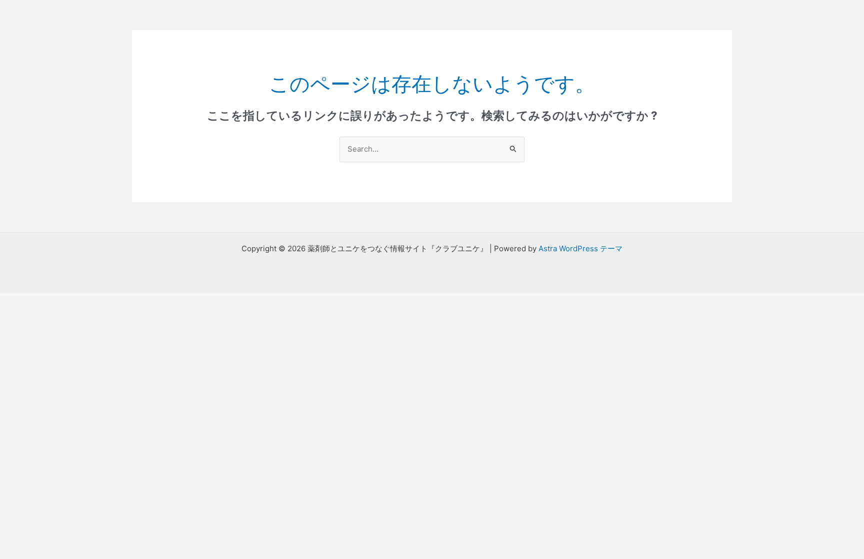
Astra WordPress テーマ (580, 248)
